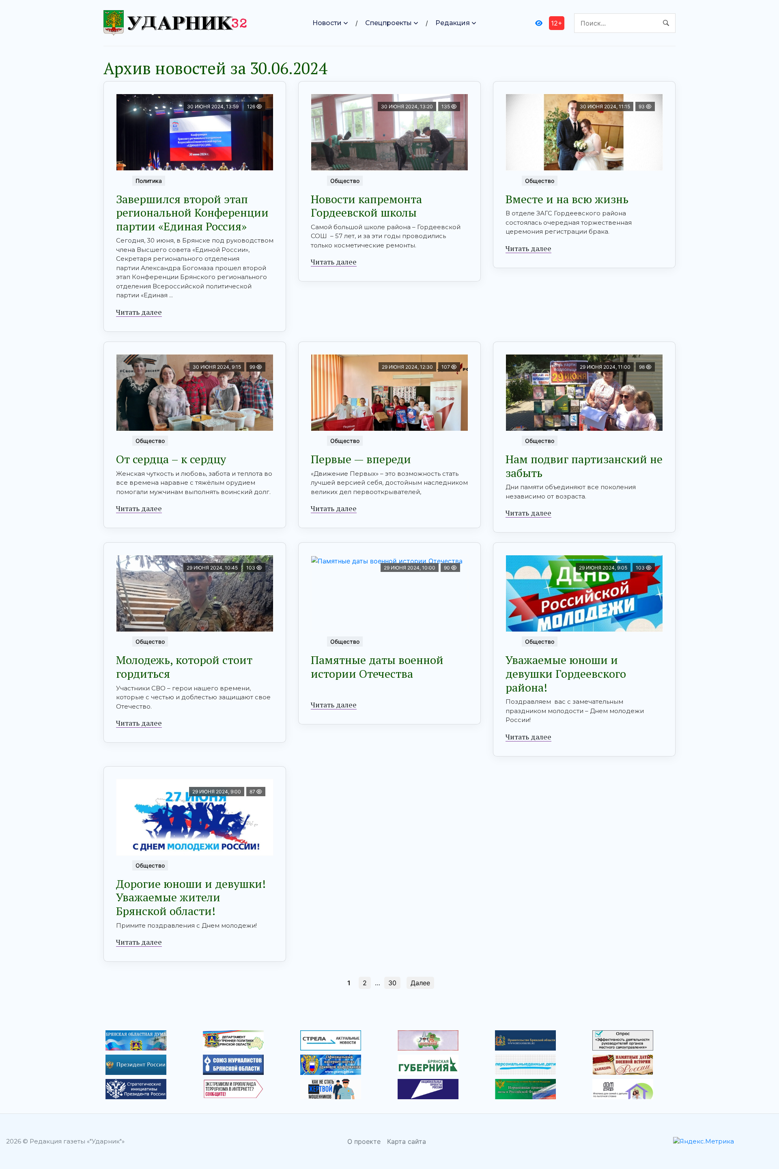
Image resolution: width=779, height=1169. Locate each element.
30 (392, 983)
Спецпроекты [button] (388, 23)
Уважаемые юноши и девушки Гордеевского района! (566, 673)
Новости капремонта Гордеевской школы (366, 205)
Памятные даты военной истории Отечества (377, 666)
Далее (420, 983)
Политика (149, 180)
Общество (344, 180)
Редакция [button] (452, 23)
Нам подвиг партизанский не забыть (584, 465)
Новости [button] (327, 23)
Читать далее (139, 312)
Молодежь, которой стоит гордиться (184, 666)
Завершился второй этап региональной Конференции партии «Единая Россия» (192, 212)
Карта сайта (406, 1141)
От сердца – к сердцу (171, 458)
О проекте (364, 1141)
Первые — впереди (361, 458)
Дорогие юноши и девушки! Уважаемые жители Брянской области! (191, 897)
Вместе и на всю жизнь (567, 198)
